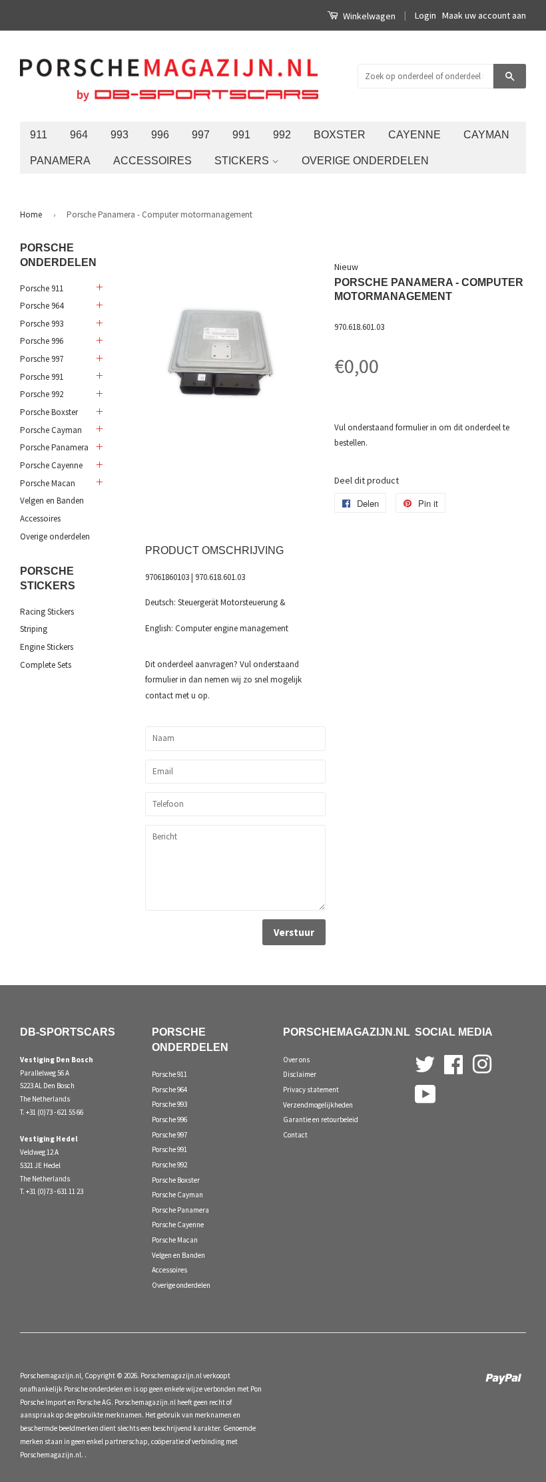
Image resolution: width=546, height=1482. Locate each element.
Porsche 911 (41, 288)
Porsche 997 (41, 359)
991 (241, 134)
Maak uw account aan (484, 15)
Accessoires (152, 160)
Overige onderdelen (365, 160)
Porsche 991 (41, 376)
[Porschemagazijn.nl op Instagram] (482, 1063)
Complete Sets (45, 664)
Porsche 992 (41, 394)
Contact (295, 1134)
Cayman (486, 134)
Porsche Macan (47, 483)
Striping (33, 629)
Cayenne (414, 134)
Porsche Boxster (49, 412)
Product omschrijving (214, 550)
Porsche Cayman (51, 430)
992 (282, 134)
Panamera (60, 160)
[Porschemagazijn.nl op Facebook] (453, 1063)
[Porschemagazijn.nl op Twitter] (425, 1063)
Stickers (243, 160)
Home (31, 214)
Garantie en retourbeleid (320, 1119)
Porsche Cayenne (51, 465)
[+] (98, 288)
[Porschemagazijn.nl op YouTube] (425, 1093)
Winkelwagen (368, 16)
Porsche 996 (41, 341)
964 (79, 134)
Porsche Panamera (54, 447)
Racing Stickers (47, 611)
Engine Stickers (46, 647)
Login (425, 15)
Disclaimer (299, 1074)
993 (120, 134)
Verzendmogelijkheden (318, 1105)
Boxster (340, 134)
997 (201, 134)
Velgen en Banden (52, 500)
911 (38, 134)
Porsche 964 (41, 305)
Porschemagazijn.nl (50, 1375)
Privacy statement (311, 1089)
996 (160, 134)
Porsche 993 (41, 323)
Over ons (296, 1059)
